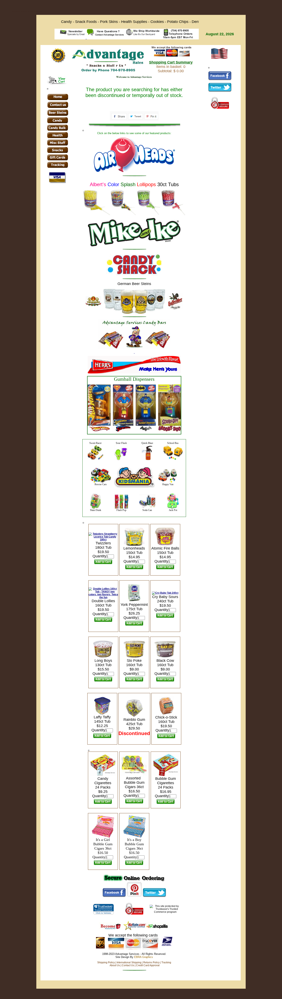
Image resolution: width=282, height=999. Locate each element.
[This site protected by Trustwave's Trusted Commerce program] (103, 909)
